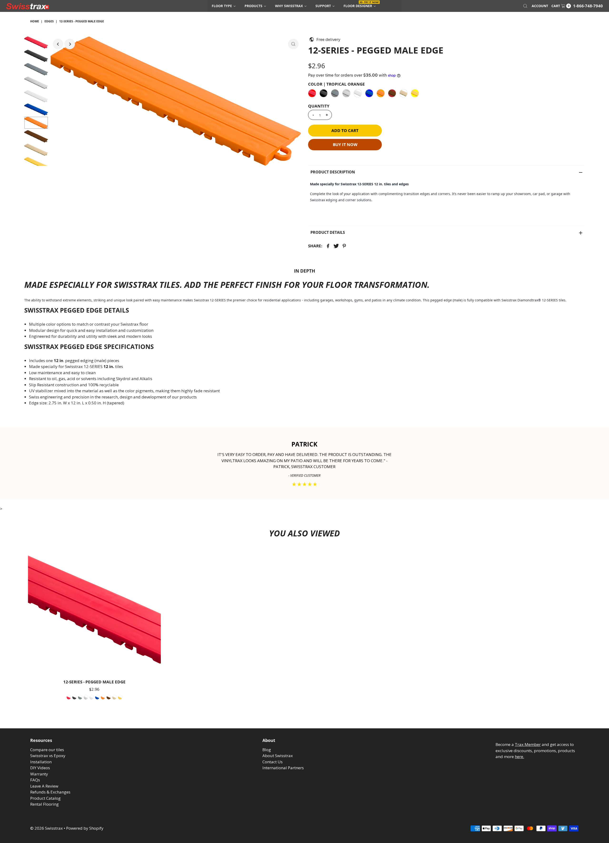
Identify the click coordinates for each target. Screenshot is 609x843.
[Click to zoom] (293, 44)
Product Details (327, 232)
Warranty (39, 774)
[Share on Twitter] (336, 245)
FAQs (35, 780)
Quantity (318, 106)
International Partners (283, 767)
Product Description (332, 172)
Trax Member (528, 744)
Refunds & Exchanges (50, 792)
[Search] (525, 6)
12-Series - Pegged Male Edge (94, 682)
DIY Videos (40, 767)
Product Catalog (45, 798)
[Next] (69, 44)
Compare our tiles (47, 749)
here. (519, 756)
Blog (266, 749)
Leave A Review (44, 786)
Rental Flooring (44, 804)
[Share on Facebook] (328, 245)
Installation (41, 762)
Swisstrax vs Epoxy (47, 755)
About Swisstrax (277, 755)
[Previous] (58, 44)
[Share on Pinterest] (344, 245)
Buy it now (345, 144)
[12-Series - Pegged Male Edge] (94, 610)
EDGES (49, 21)
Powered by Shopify (84, 828)
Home (34, 21)
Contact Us (272, 762)
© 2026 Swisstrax (46, 828)
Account (540, 6)
